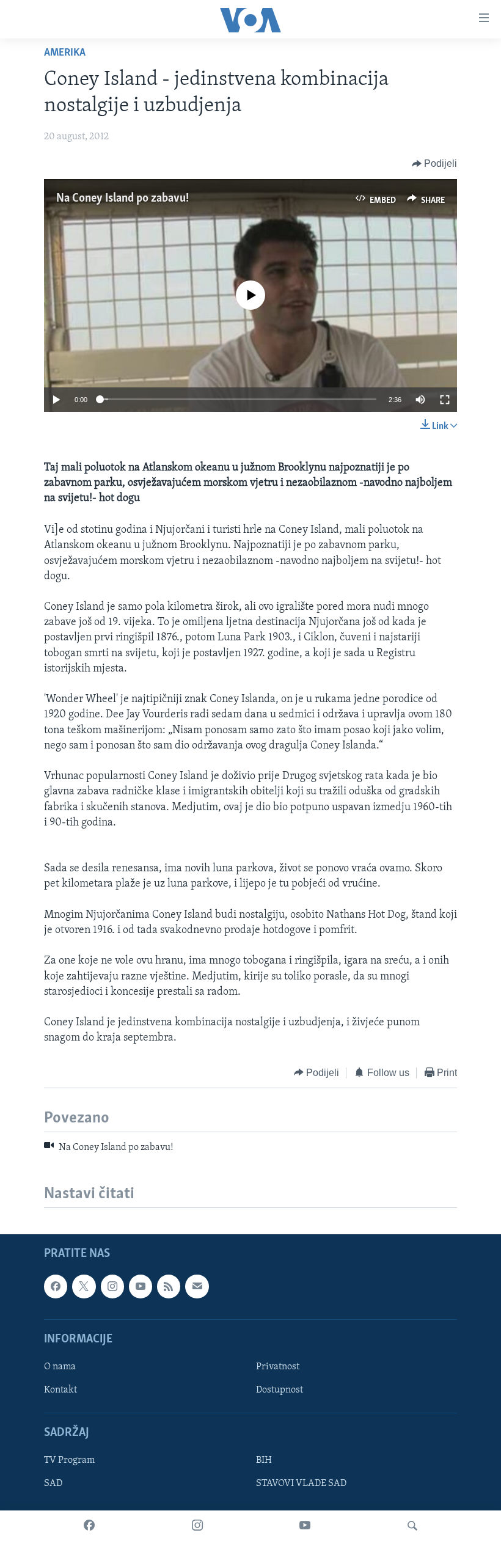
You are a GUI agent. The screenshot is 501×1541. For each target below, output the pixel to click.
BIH (264, 1461)
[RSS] (168, 1286)
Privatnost (277, 1367)
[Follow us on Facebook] (55, 1286)
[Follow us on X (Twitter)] (83, 1286)
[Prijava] (196, 1286)
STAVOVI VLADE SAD (301, 1484)
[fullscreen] (445, 399)
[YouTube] (305, 1525)
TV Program (69, 1461)
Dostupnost (279, 1390)
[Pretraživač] (412, 1525)
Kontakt (60, 1390)
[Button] (435, 164)
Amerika (65, 53)
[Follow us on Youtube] (140, 1286)
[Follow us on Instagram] (112, 1286)
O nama (60, 1367)
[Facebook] (89, 1525)
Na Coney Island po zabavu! (122, 198)
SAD (53, 1484)
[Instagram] (197, 1525)
